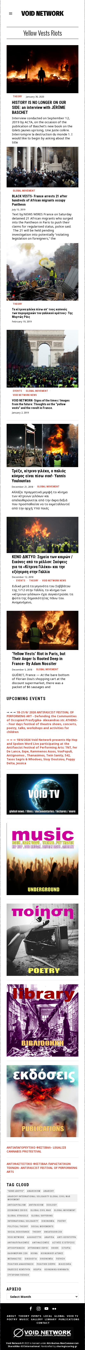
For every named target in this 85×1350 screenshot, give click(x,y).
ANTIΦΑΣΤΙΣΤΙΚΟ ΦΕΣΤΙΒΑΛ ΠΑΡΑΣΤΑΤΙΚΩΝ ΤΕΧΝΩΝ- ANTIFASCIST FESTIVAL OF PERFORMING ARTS (42, 1168)
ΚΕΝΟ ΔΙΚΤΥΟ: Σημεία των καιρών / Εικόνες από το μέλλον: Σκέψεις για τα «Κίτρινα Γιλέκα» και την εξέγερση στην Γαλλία (42, 564)
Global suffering (42, 1216)
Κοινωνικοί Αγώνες (52, 1253)
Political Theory (18, 1226)
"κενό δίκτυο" (16, 1191)
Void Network (13, 1343)
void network (16, 1237)
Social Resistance (19, 1232)
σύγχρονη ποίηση (18, 1275)
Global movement (24, 190)
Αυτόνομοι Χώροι (38, 1248)
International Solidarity (23, 1221)
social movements (42, 1226)
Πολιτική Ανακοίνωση (21, 1264)
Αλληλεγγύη (34, 1237)
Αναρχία (49, 1237)
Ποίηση (60, 1259)
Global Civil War (41, 1210)
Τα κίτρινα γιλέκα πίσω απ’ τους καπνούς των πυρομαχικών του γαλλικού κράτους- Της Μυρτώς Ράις (42, 313)
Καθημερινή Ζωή (18, 1253)
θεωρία (37, 1269)
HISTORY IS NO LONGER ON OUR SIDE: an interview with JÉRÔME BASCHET (39, 107)
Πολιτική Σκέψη (46, 1264)
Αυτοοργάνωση (16, 1248)
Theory (17, 96)
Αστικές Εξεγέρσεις (63, 1243)
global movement (65, 1210)
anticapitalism (17, 1205)
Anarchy (49, 1191)
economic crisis (17, 1210)
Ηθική (55, 1248)
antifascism (36, 1205)
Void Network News (25, 395)
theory (37, 1232)
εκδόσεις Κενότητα (19, 1269)
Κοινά (34, 1253)
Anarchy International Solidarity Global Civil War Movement (39, 1198)
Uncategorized (53, 1232)
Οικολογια (31, 1259)
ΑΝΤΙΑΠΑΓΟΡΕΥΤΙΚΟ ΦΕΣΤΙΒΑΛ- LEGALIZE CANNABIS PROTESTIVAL (36, 1149)
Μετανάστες (15, 1259)
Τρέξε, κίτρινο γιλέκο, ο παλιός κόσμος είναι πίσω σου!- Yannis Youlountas (39, 475)
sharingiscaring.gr (66, 1346)
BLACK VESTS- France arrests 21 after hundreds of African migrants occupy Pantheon (39, 200)
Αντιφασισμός (40, 1243)
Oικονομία (47, 1221)
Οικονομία (46, 1259)
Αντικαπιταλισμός (18, 1243)
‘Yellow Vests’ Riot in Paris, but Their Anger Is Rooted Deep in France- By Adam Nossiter (38, 658)
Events (17, 390)
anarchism (33, 1191)
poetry (62, 1221)
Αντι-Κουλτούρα (66, 1237)
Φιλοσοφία (65, 1264)
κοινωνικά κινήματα (57, 1269)
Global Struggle (18, 1216)
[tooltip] (30, 1308)
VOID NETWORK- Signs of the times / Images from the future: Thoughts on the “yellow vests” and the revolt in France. (41, 404)
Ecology (52, 1205)
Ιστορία (66, 1248)
